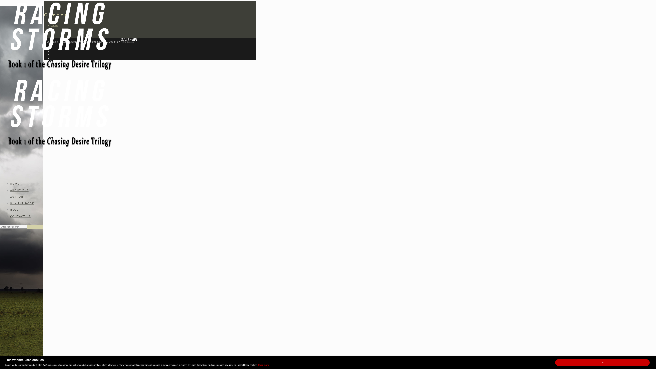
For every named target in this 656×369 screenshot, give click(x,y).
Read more (263, 365)
